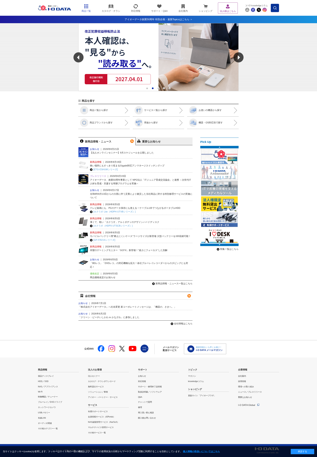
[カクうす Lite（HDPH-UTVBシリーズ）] (114, 211)
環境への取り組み (246, 386)
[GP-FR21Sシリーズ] (104, 240)
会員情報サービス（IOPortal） (101, 417)
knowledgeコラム (196, 381)
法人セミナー (94, 376)
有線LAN (42, 418)
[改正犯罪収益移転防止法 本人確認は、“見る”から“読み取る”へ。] (158, 90)
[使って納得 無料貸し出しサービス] (219, 203)
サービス (92, 405)
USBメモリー (44, 412)
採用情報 (242, 381)
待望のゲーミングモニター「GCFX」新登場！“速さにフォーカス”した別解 (128, 250)
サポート (142, 369)
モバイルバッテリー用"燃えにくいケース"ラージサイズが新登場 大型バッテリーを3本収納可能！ (140, 236)
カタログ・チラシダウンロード (102, 381)
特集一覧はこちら (229, 249)
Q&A (140, 397)
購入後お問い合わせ (147, 418)
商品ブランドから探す (101, 122)
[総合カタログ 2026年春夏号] (219, 156)
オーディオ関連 (45, 423)
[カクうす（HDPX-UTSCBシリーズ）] (113, 225)
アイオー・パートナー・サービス (103, 397)
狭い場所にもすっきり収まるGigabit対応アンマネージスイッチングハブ (127, 165)
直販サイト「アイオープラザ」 (202, 395)
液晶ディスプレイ (46, 376)
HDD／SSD (43, 381)
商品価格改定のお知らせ (102, 277)
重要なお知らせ (245, 397)
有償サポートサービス (98, 411)
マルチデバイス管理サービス (101, 427)
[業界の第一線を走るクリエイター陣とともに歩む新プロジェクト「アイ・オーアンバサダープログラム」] (219, 172)
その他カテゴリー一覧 (48, 428)
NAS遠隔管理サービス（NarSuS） (103, 422)
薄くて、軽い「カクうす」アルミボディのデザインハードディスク (124, 222)
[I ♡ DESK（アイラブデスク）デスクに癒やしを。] (219, 235)
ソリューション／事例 (98, 392)
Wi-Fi (40, 392)
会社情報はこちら (183, 323)
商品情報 (42, 369)
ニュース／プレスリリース (250, 392)
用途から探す (151, 122)
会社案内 (242, 376)
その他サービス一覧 (97, 433)
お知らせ (142, 376)
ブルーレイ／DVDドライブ (50, 402)
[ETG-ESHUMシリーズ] (105, 169)
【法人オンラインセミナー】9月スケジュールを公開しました (122, 152)
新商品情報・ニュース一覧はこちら (174, 283)
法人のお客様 (95, 369)
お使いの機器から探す (210, 110)
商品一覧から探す (99, 110)
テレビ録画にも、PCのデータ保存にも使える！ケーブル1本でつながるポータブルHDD (135, 208)
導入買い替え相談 (146, 412)
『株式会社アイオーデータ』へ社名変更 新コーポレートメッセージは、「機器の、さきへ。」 (127, 306)
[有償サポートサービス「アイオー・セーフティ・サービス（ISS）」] (219, 219)
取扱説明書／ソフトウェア (150, 392)
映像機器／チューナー (48, 397)
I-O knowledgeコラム (258, 5)
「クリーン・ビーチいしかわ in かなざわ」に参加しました (108, 317)
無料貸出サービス (96, 386)
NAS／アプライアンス (48, 386)
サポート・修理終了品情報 (150, 386)
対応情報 (142, 381)
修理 (140, 407)
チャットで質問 (145, 402)
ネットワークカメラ (47, 407)
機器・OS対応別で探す (211, 122)
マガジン (192, 376)
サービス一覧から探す (155, 110)
